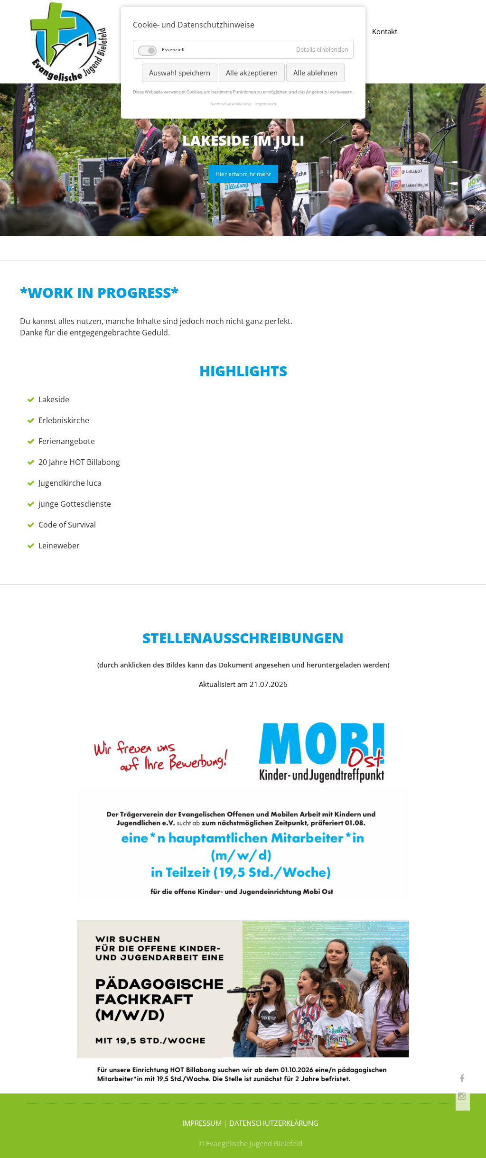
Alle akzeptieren (252, 72)
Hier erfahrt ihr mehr (243, 174)
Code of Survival (67, 524)
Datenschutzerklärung (230, 103)
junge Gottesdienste (74, 504)
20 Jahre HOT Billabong (79, 462)
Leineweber (59, 545)
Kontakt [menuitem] (384, 31)
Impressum (265, 103)
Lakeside (53, 399)
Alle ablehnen (315, 72)
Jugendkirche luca (70, 483)
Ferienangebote (66, 441)
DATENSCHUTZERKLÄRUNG (273, 1123)
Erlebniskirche (63, 420)
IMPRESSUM (202, 1123)
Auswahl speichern (179, 72)
